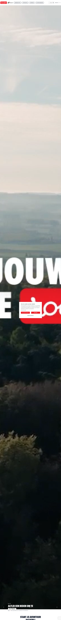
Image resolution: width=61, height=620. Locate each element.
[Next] (56, 607)
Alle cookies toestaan (25, 312)
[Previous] (4, 607)
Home (9, 610)
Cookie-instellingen (30, 315)
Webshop (56, 2)
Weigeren (35, 312)
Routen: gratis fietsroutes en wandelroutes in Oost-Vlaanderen (19, 610)
